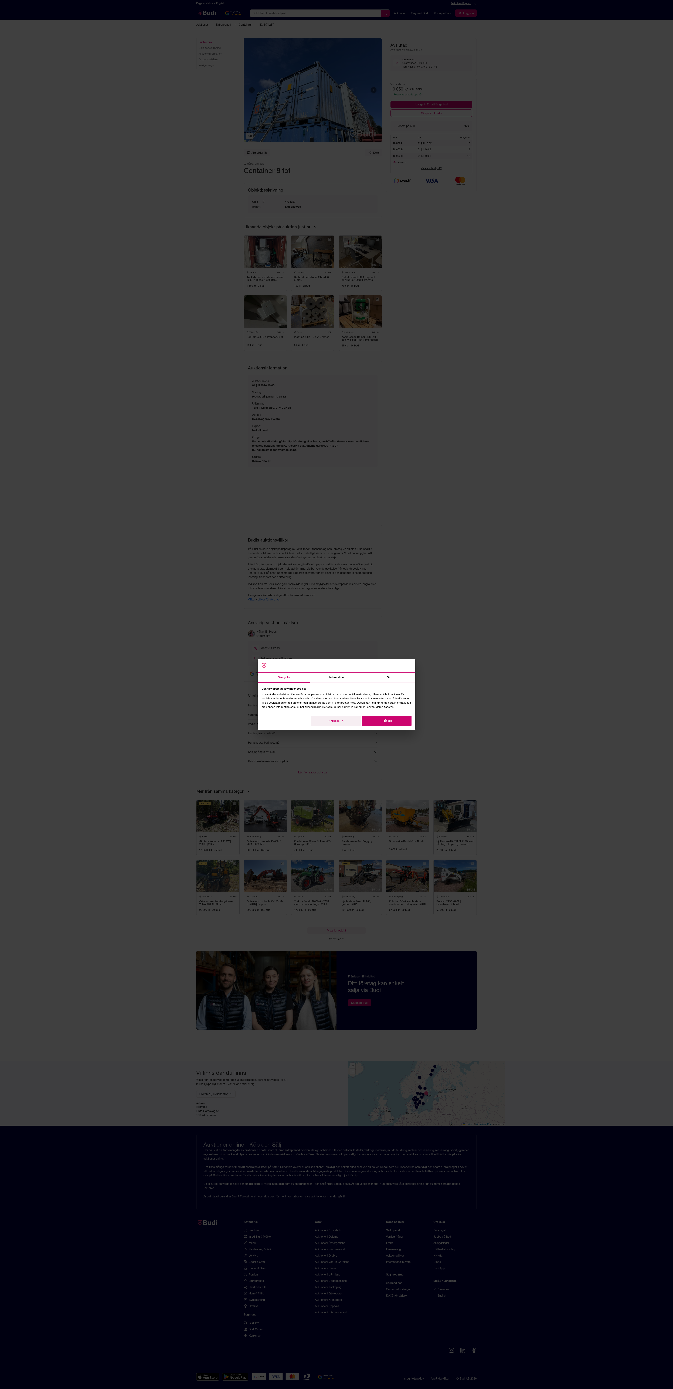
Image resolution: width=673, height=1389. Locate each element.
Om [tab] (389, 677)
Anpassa (334, 720)
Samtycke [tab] (284, 677)
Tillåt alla (386, 720)
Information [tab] (336, 677)
